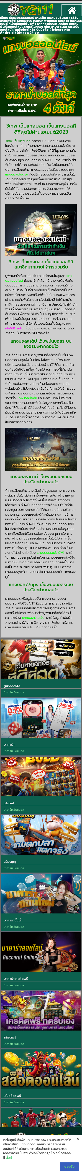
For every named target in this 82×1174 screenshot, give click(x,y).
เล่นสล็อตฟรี (12, 1096)
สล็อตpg (10, 861)
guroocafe (12, 686)
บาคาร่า (9, 744)
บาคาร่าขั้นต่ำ (13, 920)
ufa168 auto (14, 328)
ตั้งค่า (9, 1158)
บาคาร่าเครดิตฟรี (16, 978)
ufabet (9, 803)
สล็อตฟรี (10, 1037)
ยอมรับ (69, 1166)
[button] (72, 10)
